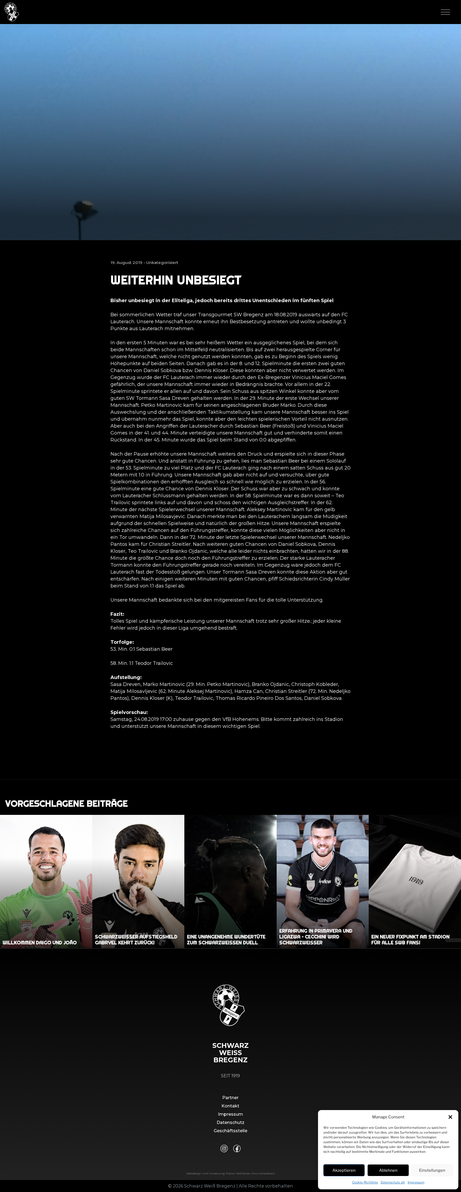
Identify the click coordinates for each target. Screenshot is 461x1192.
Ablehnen (388, 1170)
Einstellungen (432, 1170)
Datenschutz (230, 1122)
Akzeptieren (344, 1170)
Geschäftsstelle (230, 1130)
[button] (450, 1117)
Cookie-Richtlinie (365, 1182)
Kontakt (230, 1105)
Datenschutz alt (393, 1182)
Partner (230, 1097)
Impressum (416, 1182)
